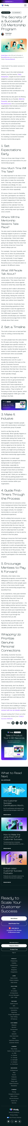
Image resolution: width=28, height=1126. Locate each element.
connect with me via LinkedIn (10, 710)
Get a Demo (14, 918)
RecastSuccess (5, 57)
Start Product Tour (14, 923)
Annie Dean (4, 55)
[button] (25, 5)
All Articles (5, 780)
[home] (5, 5)
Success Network (10, 59)
